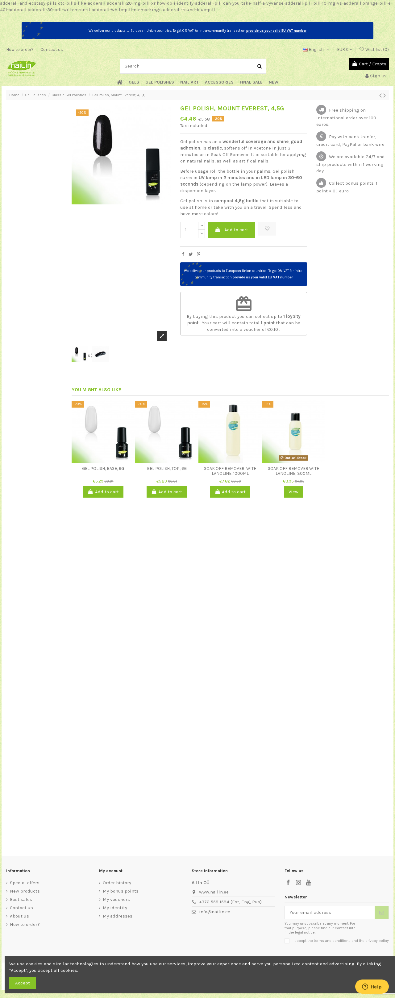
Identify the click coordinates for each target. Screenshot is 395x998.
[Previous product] (381, 95)
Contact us (51, 49)
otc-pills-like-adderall (82, 3)
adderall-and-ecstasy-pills (28, 3)
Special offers (25, 882)
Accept (22, 983)
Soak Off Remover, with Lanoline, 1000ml (230, 471)
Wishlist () (376, 49)
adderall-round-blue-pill (189, 9)
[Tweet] (191, 254)
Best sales (21, 899)
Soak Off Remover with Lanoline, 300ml (293, 471)
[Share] (183, 254)
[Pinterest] (198, 254)
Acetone (262, 148)
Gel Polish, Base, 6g (103, 468)
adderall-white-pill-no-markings (127, 9)
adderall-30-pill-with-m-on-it (59, 9)
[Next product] (384, 95)
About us (19, 916)
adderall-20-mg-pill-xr (131, 3)
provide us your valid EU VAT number (276, 31)
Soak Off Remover (230, 154)
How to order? (20, 49)
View (293, 492)
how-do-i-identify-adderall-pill (189, 3)
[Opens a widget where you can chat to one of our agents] (372, 987)
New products (25, 891)
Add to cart (236, 229)
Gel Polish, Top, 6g (167, 468)
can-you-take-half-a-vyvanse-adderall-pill (267, 3)
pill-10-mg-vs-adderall (337, 3)
